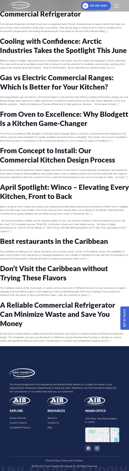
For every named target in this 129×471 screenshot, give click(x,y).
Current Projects (18, 422)
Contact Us (53, 422)
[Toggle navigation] (116, 6)
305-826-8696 (98, 5)
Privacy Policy (53, 460)
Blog (50, 427)
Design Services (18, 418)
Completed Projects (20, 427)
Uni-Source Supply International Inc (58, 466)
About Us (52, 418)
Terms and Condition (72, 460)
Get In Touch (124, 318)
